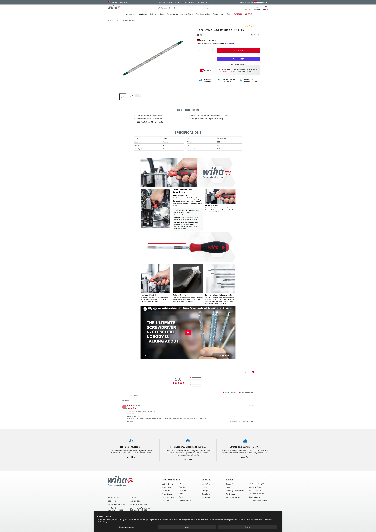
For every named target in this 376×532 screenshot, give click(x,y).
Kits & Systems (129, 14)
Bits (180, 484)
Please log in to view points (254, 2)
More (228, 14)
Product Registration (256, 490)
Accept (187, 527)
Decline (247, 527)
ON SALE (248, 14)
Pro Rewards (230, 494)
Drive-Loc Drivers (168, 497)
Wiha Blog (205, 487)
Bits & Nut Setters (187, 14)
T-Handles (182, 490)
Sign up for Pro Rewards (227, 71)
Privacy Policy (102, 522)
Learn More (131, 457)
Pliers (181, 497)
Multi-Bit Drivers (167, 484)
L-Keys (181, 494)
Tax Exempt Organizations (258, 500)
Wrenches (182, 487)
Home (109, 20)
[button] (131, 421)
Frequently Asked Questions (235, 491)
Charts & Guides (254, 497)
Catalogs (205, 491)
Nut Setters (165, 501)
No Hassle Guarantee (256, 494)
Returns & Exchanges (256, 484)
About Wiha (206, 484)
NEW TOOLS (237, 14)
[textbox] (253, 401)
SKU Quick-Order (255, 487)
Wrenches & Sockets (203, 14)
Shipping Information (233, 497)
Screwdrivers (142, 14)
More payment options (238, 64)
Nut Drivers (153, 14)
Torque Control (218, 14)
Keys (162, 14)
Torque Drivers (167, 494)
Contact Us (229, 484)
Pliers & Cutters (172, 14)
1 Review (257, 26)
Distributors (206, 497)
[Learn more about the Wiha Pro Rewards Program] (207, 70)
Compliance (206, 494)
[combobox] (249, 401)
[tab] (229, 392)
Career (228, 487)
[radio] (196, 378)
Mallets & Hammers (185, 500)
